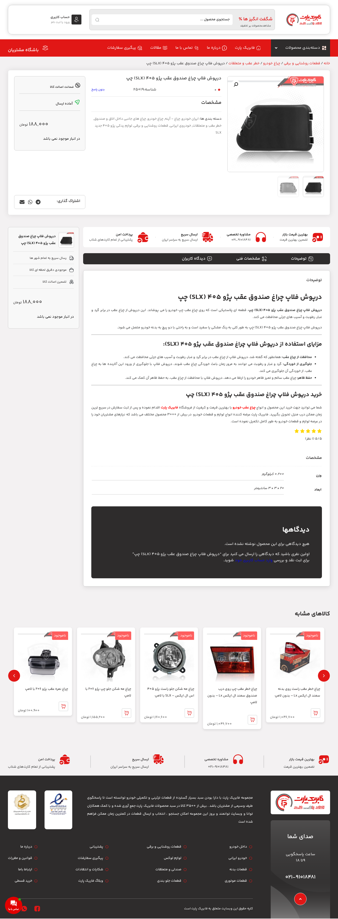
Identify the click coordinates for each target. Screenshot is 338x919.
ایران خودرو (190, 119)
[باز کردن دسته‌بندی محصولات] (276, 48)
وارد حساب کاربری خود (254, 560)
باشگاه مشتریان (23, 50)
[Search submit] (97, 19)
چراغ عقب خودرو (244, 407)
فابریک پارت (169, 407)
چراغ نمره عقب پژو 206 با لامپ (46, 689)
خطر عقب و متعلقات (244, 63)
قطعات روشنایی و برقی (302, 63)
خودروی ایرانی (180, 126)
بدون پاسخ (98, 89)
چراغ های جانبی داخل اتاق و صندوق (120, 119)
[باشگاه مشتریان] (45, 48)
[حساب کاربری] (76, 19)
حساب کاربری (60, 17)
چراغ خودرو (271, 63)
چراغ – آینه (172, 119)
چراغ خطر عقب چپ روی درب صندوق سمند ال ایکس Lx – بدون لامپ (232, 695)
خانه (327, 63)
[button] (235, 84)
